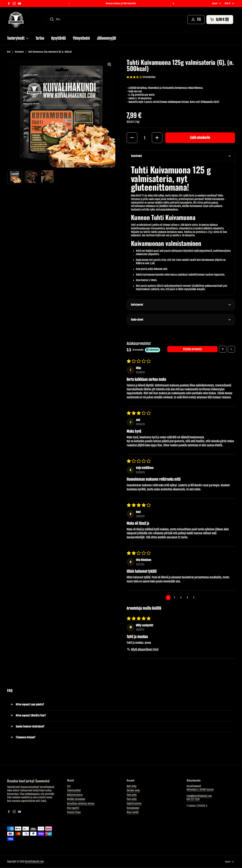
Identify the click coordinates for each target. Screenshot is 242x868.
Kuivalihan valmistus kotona (80, 803)
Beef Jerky (131, 786)
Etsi (69, 786)
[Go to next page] (200, 597)
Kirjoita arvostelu (192, 349)
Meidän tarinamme (76, 799)
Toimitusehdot (74, 790)
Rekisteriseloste (75, 794)
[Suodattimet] (222, 349)
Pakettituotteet (134, 803)
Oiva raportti (73, 808)
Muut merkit (133, 812)
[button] (219, 19)
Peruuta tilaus (74, 812)
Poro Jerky (132, 799)
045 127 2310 (193, 799)
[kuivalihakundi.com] (16, 19)
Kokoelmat (19, 51)
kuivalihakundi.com (34, 861)
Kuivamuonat (133, 808)
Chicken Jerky (133, 790)
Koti (8, 51)
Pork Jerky (132, 794)
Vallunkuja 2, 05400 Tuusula (200, 789)
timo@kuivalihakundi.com (199, 795)
